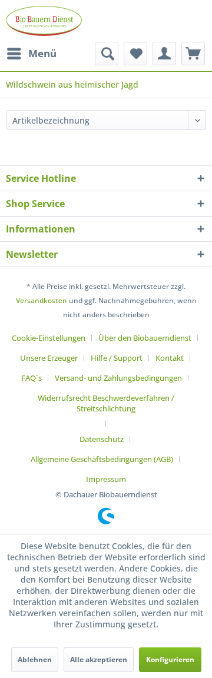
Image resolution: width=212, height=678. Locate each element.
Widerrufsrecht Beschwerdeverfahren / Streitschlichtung (106, 403)
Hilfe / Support (117, 358)
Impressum (106, 479)
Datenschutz (102, 439)
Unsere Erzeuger (49, 358)
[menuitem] (31, 53)
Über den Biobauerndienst (144, 338)
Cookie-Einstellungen (48, 338)
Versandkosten (41, 300)
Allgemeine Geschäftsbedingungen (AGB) (102, 459)
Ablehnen (35, 659)
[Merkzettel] (135, 53)
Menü (42, 53)
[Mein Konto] (164, 53)
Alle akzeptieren (98, 659)
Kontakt (169, 358)
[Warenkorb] (193, 53)
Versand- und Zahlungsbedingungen (118, 378)
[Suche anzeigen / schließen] (106, 53)
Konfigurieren (170, 659)
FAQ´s (31, 378)
